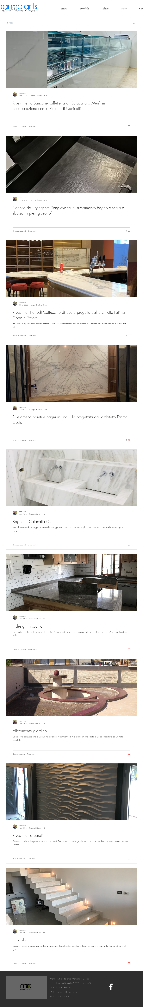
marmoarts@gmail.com (66, 992)
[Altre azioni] (130, 94)
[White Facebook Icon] (111, 987)
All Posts (9, 22)
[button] (133, 23)
